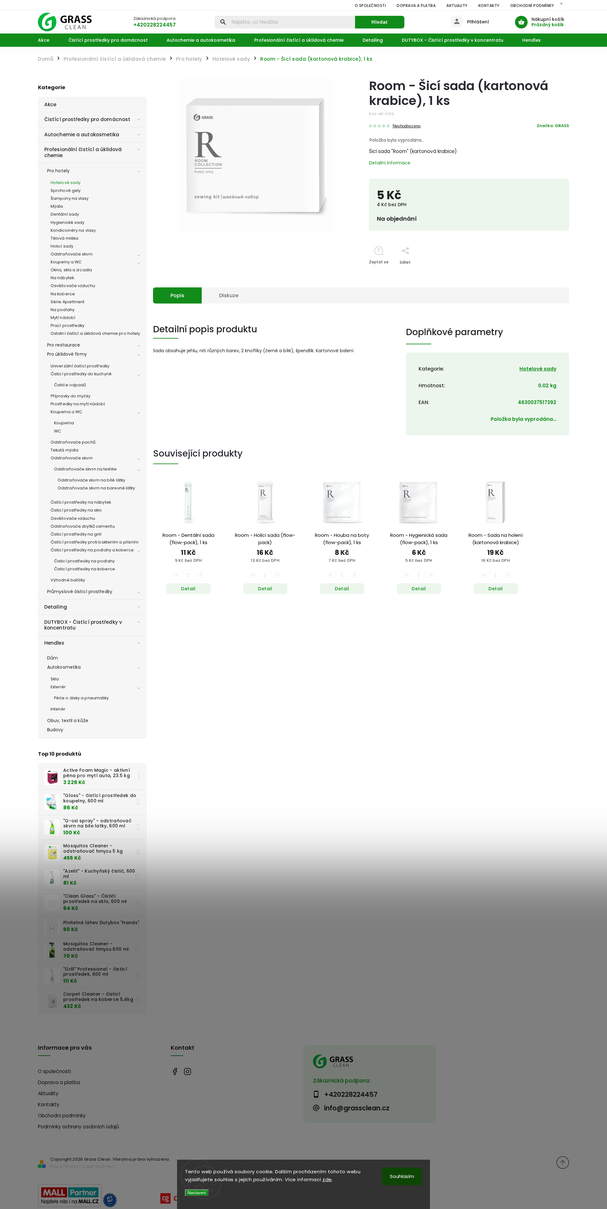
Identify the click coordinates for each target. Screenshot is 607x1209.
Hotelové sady (66, 182)
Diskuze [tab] (228, 295)
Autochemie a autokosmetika (82, 134)
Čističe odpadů (70, 385)
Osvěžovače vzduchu (73, 285)
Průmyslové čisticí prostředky (79, 591)
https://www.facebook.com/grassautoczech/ (175, 1072)
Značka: (553, 125)
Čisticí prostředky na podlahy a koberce (92, 550)
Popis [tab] (177, 295)
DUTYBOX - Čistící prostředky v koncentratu (83, 625)
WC (57, 431)
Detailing (55, 607)
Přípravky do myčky (70, 396)
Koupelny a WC (66, 262)
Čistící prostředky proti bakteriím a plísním (94, 542)
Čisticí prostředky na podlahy (84, 561)
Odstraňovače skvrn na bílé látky (91, 480)
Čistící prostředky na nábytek (81, 502)
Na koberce (63, 294)
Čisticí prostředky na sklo (76, 510)
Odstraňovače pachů (73, 442)
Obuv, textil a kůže (67, 720)
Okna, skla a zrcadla (71, 270)
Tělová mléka (64, 238)
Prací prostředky (68, 325)
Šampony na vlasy (70, 198)
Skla (55, 679)
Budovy (55, 730)
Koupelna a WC (66, 411)
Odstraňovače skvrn (72, 254)
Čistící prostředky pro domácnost (87, 119)
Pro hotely (58, 171)
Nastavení (196, 1192)
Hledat (379, 22)
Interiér (58, 709)
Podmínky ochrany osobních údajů (78, 1126)
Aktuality (457, 5)
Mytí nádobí (63, 317)
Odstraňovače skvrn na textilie (85, 469)
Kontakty (489, 5)
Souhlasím (402, 1176)
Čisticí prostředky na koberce (84, 569)
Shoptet (72, 1166)
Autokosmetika (64, 667)
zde (327, 1179)
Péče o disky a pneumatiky (81, 698)
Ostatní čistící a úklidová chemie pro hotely (95, 333)
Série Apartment (68, 301)
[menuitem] (48, 40)
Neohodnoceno (406, 126)
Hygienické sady (68, 222)
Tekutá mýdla (64, 450)
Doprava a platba (416, 5)
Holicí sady (62, 246)
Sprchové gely (66, 190)
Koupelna (64, 423)
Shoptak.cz (105, 1166)
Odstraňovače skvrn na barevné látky (96, 488)
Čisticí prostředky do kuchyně (81, 374)
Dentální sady (65, 214)
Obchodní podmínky (532, 5)
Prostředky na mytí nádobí (78, 404)
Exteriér (58, 687)
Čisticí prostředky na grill (76, 534)
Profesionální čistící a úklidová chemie (83, 152)
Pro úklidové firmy (67, 354)
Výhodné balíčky (68, 580)
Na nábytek (62, 277)
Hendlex (54, 643)
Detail (188, 589)
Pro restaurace (63, 345)
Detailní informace (389, 163)
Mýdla (57, 206)
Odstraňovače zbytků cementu (83, 526)
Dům (52, 658)
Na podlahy (63, 309)
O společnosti (370, 5)
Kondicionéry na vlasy (73, 230)
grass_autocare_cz (187, 1072)
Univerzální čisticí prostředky (80, 366)
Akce (50, 104)
